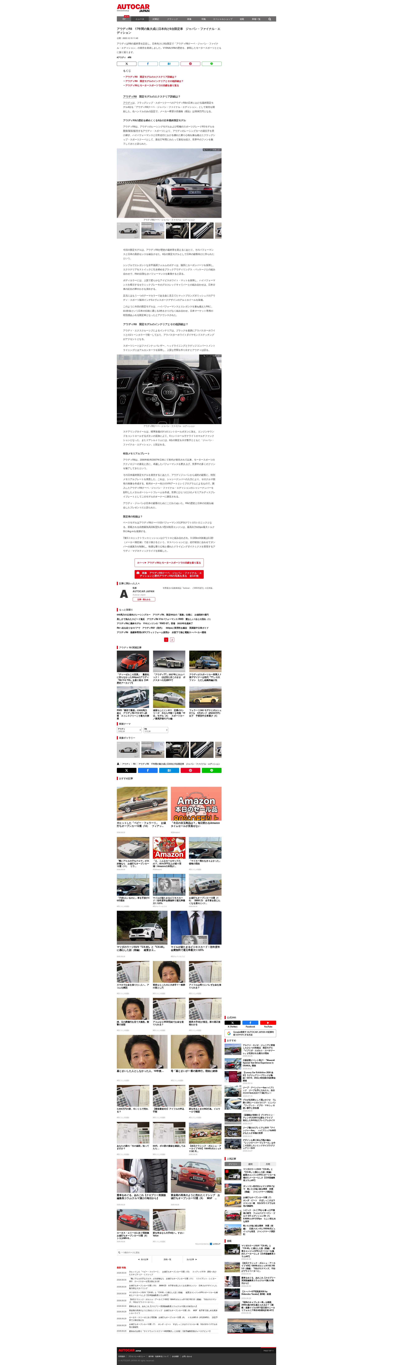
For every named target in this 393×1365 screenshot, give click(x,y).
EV (124, 18)
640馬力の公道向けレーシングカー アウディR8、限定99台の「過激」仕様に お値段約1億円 (163, 614)
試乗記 (156, 18)
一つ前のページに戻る (130, 1252)
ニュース (140, 18)
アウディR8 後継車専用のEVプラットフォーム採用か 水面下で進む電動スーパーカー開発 (161, 632)
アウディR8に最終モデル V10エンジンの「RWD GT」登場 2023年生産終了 (155, 623)
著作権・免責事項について (158, 1356)
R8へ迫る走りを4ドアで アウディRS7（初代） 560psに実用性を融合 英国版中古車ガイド (163, 627)
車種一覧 (256, 18)
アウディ (122, 57)
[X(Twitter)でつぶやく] (126, 64)
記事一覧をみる (144, 599)
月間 (268, 1164)
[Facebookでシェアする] (148, 64)
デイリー (233, 1164)
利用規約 (121, 1356)
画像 (189, 18)
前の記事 (144, 1259)
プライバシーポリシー (136, 1356)
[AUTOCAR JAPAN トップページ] (118, 764)
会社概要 (175, 1356)
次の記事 (190, 1259)
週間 (250, 1164)
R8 (130, 57)
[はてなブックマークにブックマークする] (169, 64)
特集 (204, 18)
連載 (242, 18)
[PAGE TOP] (268, 1350)
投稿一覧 (167, 1259)
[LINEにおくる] (212, 64)
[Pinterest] (190, 64)
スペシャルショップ (222, 18)
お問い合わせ (187, 1356)
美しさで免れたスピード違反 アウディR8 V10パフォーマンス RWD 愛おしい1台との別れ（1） (164, 618)
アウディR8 (130, 96)
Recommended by (202, 1244)
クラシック (172, 18)
